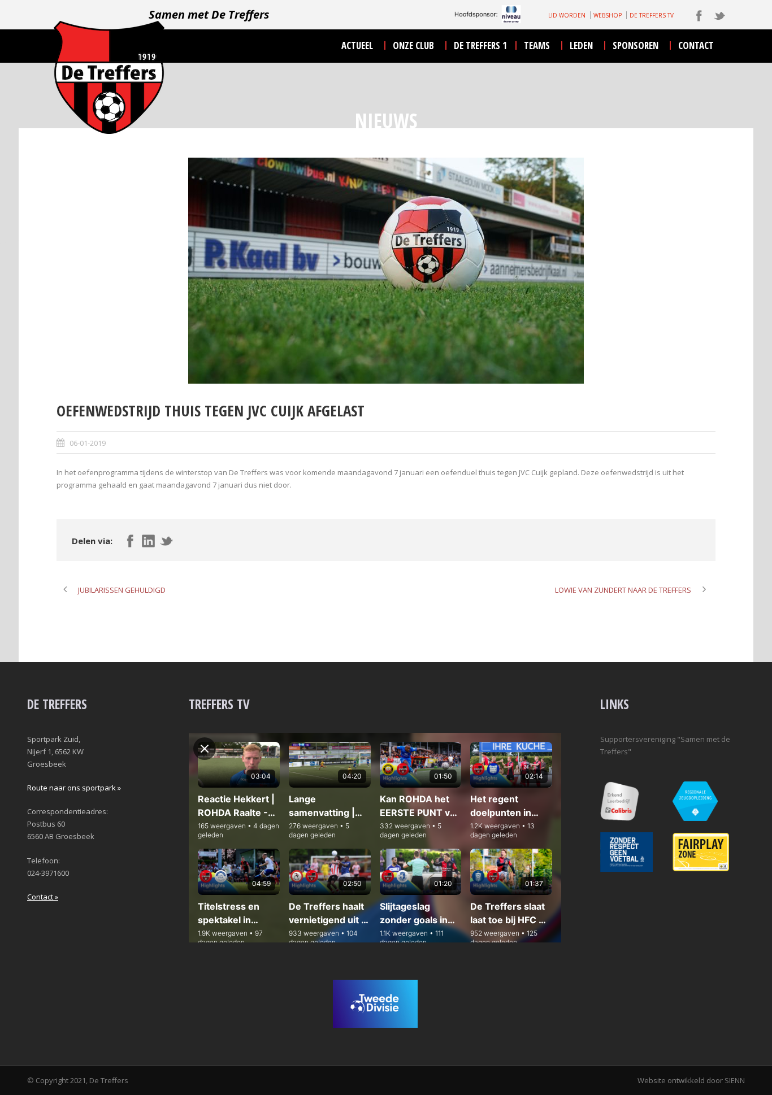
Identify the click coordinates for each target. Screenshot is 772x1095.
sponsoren (635, 45)
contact (696, 45)
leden (581, 45)
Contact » (42, 897)
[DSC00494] (386, 271)
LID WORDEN (566, 15)
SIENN (735, 1080)
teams (537, 45)
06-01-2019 (88, 443)
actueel (357, 45)
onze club (413, 45)
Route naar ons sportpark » (74, 788)
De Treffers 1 (480, 45)
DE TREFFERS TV (652, 15)
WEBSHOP (607, 15)
